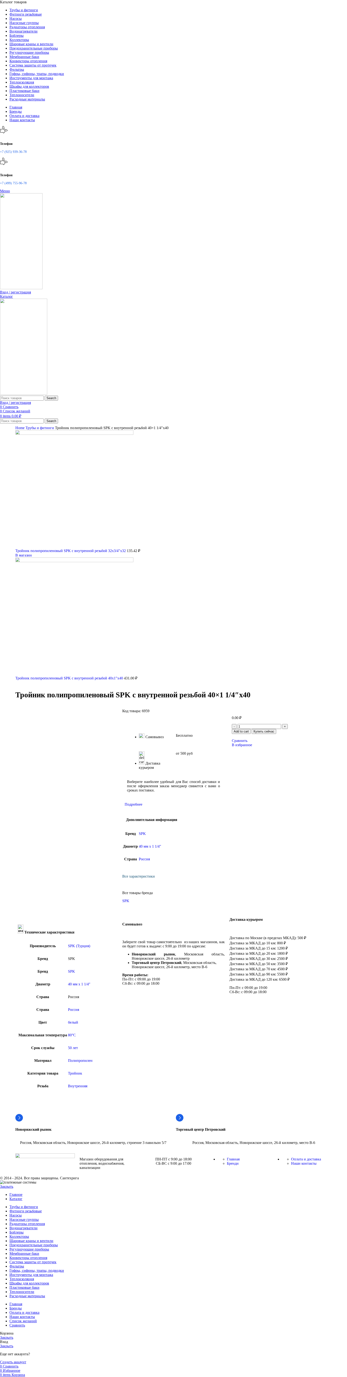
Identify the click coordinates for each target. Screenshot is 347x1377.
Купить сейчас (264, 731)
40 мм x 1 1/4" (150, 846)
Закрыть (6, 1186)
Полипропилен (80, 1061)
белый (73, 1022)
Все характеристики (138, 876)
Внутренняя (77, 1086)
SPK (142, 834)
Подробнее (133, 804)
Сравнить (17, 1325)
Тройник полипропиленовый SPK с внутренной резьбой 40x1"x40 (69, 678)
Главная (233, 1159)
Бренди (233, 1163)
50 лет (73, 1048)
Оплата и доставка (306, 1159)
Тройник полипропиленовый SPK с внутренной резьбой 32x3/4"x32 (71, 551)
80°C (72, 1035)
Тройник (75, 1073)
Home (20, 428)
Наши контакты (304, 1163)
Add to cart (241, 731)
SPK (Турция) (79, 946)
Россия (144, 859)
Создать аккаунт (13, 1362)
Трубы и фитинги (40, 428)
